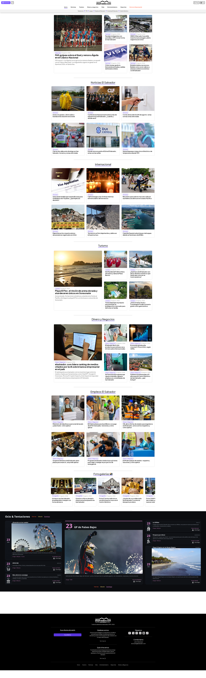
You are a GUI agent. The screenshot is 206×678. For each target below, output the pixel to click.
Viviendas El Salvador (112, 11)
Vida (102, 7)
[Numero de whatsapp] (140, 634)
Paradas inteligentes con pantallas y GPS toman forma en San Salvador (115, 37)
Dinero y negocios (92, 7)
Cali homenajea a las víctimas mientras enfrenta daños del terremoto (101, 197)
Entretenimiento (112, 7)
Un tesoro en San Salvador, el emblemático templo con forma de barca (61, 500)
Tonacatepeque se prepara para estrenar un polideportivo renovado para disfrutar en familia (115, 305)
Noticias (73, 7)
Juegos (91, 11)
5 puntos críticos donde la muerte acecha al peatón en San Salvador (85, 500)
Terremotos (81, 11)
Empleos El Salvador (100, 11)
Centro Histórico (124, 11)
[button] (153, 493)
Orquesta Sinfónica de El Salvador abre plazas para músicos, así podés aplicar (66, 461)
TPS (86, 11)
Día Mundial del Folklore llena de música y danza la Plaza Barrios (114, 273)
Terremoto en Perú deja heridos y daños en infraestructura (102, 234)
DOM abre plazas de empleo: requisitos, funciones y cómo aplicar (136, 461)
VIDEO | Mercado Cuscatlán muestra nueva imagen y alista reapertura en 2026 (140, 37)
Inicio (66, 7)
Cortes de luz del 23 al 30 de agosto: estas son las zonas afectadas (137, 115)
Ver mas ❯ (103, 641)
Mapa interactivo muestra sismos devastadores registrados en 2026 (65, 234)
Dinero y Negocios (123, 665)
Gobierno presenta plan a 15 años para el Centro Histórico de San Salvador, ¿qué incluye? (140, 377)
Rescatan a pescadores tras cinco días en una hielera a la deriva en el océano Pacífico (137, 197)
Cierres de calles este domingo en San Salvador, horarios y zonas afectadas (66, 152)
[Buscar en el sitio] (12, 2)
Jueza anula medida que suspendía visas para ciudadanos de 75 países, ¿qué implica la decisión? (68, 198)
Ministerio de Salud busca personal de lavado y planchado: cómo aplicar (68, 425)
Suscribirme (67, 635)
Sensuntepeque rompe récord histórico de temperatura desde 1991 (137, 152)
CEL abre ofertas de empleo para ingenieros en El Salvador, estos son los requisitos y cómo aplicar (138, 425)
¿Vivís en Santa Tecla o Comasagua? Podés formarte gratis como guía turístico (140, 304)
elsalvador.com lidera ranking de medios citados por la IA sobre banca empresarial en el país (77, 367)
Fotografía (55, 496)
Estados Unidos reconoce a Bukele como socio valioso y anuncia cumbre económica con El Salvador (140, 67)
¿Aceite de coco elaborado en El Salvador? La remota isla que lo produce (132, 500)
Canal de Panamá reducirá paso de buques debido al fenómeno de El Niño (137, 234)
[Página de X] (133, 634)
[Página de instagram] (136, 634)
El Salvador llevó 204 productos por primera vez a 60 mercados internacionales (115, 347)
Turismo (81, 7)
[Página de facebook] (129, 634)
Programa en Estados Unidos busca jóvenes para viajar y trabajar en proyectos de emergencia (102, 462)
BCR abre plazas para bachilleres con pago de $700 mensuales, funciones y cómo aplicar (102, 425)
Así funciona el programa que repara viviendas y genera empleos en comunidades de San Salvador (115, 377)
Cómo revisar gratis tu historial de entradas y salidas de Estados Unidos (115, 67)
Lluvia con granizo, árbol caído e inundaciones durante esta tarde (64, 115)
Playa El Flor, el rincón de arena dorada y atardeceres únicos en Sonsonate (76, 292)
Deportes (123, 7)
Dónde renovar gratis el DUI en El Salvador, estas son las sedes (102, 152)
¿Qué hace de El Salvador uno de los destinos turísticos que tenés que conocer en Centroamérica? (140, 274)
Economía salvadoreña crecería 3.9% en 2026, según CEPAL (140, 347)
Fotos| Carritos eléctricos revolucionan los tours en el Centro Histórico (108, 500)
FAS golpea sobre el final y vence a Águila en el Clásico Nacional (76, 56)
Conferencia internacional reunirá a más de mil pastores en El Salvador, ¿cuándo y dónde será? (102, 116)
